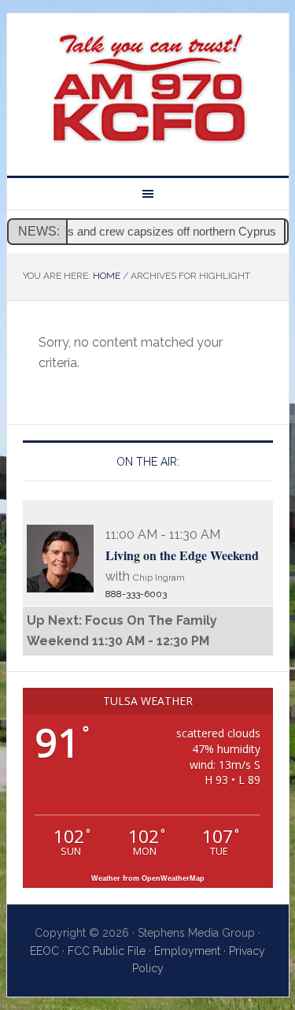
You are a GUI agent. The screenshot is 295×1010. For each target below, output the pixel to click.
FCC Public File (107, 951)
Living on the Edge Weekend (182, 555)
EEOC (44, 951)
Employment (187, 951)
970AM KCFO (148, 88)
